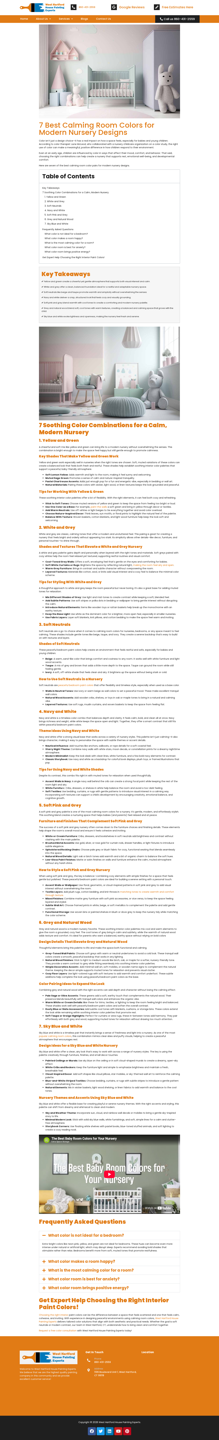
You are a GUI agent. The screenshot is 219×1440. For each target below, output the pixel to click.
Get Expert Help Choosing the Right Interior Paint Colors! (73, 257)
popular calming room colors (55, 1036)
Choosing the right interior (53, 1315)
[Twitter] (101, 1431)
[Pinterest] (127, 1431)
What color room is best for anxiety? (65, 247)
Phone (97, 1358)
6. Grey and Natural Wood (59, 219)
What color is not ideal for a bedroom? (66, 233)
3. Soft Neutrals (53, 205)
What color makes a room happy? (64, 238)
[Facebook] (92, 1431)
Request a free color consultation (57, 1330)
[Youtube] (118, 1431)
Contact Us (103, 19)
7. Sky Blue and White (56, 223)
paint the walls (99, 506)
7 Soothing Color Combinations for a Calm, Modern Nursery (75, 192)
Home (24, 19)
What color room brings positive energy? (67, 251)
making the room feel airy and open (153, 565)
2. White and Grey (54, 201)
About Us (42, 19)
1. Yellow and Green (55, 196)
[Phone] (88, 1360)
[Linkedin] (109, 1431)
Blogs (84, 19)
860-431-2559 (87, 7)
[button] (43, 19)
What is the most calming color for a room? (69, 242)
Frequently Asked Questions (57, 229)
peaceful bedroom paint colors (75, 685)
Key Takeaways (50, 188)
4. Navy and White (55, 210)
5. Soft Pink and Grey (56, 214)
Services (64, 19)
